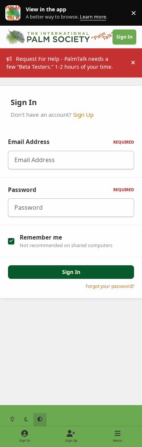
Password (71, 190)
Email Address (71, 142)
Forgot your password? (110, 286)
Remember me (41, 237)
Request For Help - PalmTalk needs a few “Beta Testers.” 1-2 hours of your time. (59, 62)
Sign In (71, 271)
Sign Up (83, 114)
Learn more (14, 13)
